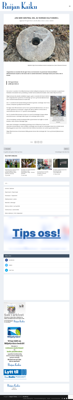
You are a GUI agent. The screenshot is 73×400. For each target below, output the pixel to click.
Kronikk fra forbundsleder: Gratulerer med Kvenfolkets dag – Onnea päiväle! (28, 171)
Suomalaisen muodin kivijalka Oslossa (42, 172)
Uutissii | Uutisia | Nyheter (47, 20)
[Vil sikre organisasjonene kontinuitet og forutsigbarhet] (60, 163)
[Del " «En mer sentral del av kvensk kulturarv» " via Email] (41, 142)
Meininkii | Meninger (10, 202)
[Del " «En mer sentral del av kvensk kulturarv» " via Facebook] (35, 142)
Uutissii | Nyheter (9, 188)
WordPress (25, 396)
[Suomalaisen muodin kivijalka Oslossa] (44, 164)
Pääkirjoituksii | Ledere (11, 199)
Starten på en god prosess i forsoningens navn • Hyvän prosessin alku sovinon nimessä (12, 171)
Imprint (48, 398)
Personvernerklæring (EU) (40, 398)
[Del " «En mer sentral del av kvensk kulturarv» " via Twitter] (38, 142)
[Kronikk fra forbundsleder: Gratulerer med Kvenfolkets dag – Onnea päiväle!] (28, 163)
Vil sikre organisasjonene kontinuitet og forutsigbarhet (60, 171)
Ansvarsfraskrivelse (55, 398)
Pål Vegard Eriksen (28, 20)
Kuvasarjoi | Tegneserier (11, 195)
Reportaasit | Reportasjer (11, 192)
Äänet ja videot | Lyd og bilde (12, 206)
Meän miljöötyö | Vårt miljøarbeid (13, 213)
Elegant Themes (13, 396)
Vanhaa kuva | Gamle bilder (12, 209)
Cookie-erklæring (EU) (28, 398)
